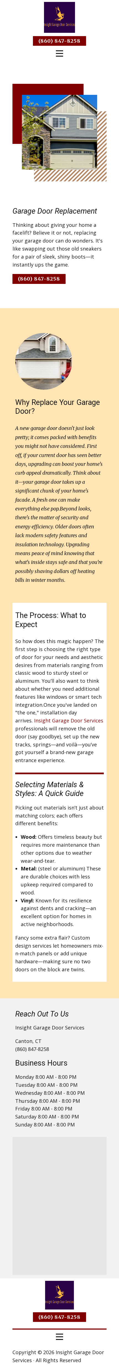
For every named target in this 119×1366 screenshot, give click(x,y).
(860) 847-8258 (59, 41)
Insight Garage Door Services (68, 720)
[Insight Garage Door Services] (59, 17)
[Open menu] (59, 53)
